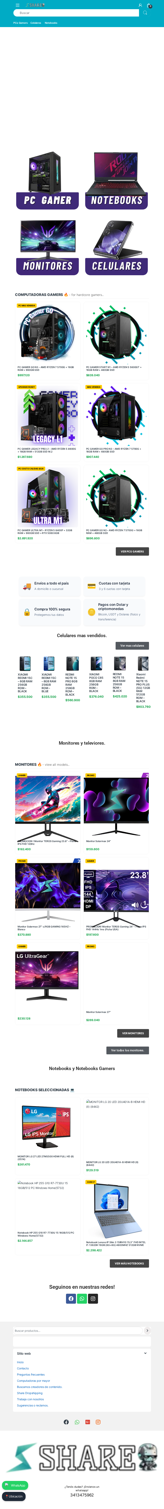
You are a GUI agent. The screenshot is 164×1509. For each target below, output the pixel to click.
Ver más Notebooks (129, 1263)
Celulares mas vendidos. (82, 635)
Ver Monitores (133, 1033)
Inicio (20, 1362)
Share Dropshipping (29, 1393)
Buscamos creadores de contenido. (39, 1387)
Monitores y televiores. (82, 743)
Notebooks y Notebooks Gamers (82, 1068)
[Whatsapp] (82, 1299)
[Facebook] (71, 1299)
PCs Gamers (20, 22)
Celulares (35, 22)
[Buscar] (147, 1331)
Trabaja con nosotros (30, 1399)
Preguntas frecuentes (31, 1374)
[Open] (17, 5)
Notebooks (51, 22)
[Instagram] (93, 1299)
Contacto (23, 1368)
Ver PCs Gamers (132, 551)
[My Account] (140, 5)
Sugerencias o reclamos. (32, 1405)
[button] (7, 86)
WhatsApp (18, 1485)
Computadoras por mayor (33, 1380)
